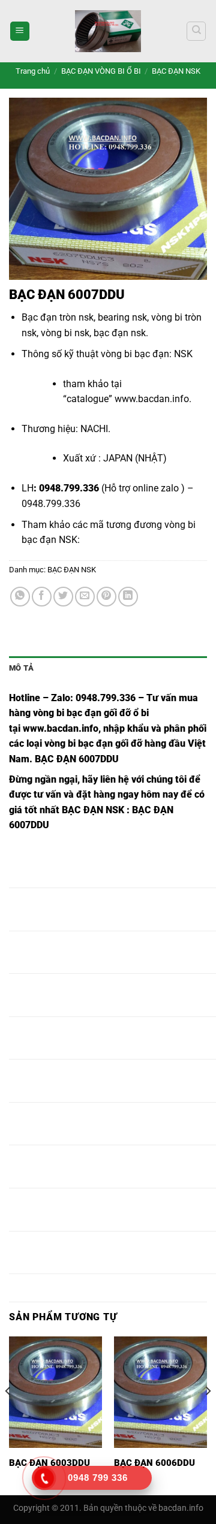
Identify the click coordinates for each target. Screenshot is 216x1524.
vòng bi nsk (65, 333)
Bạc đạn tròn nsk (58, 317)
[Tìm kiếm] (196, 31)
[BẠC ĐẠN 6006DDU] (160, 1392)
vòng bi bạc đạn (135, 354)
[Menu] (19, 31)
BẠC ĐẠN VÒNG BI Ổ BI (101, 71)
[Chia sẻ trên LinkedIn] (128, 596)
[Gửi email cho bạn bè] (85, 596)
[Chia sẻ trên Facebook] (42, 596)
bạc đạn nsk (120, 333)
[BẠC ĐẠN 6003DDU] (55, 1392)
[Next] (208, 1414)
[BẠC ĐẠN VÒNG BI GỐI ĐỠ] (108, 31)
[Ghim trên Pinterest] (106, 596)
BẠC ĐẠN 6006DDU (154, 1462)
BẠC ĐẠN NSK (176, 71)
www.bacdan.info (152, 399)
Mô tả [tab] (21, 667)
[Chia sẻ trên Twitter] (63, 596)
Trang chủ (33, 71)
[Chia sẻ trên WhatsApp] (20, 596)
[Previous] (8, 1414)
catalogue (88, 399)
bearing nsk (122, 317)
